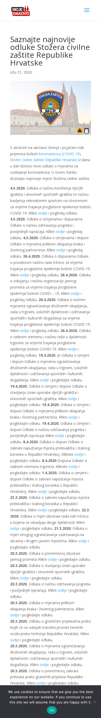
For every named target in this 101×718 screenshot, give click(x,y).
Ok (51, 710)
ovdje (42, 213)
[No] (94, 701)
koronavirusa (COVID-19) (60, 153)
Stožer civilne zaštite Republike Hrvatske (43, 159)
